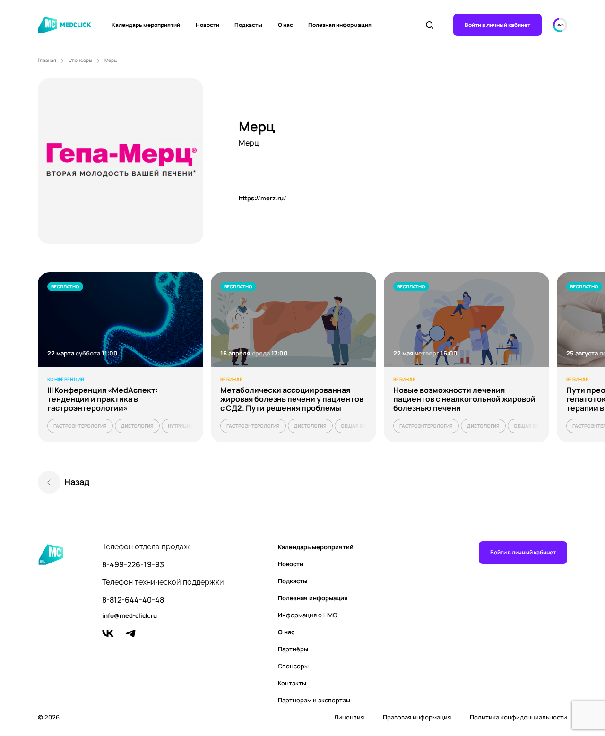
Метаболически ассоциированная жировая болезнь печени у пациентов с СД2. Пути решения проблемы (291, 399)
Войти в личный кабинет (497, 25)
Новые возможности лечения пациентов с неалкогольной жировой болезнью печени (464, 399)
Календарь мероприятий (146, 25)
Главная (47, 60)
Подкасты (248, 25)
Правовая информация (417, 717)
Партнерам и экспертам (314, 700)
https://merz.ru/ (262, 198)
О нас (285, 25)
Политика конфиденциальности (518, 717)
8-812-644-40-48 (133, 600)
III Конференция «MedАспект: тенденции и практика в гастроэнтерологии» (102, 399)
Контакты (292, 683)
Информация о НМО (307, 615)
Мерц (110, 60)
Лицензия (349, 717)
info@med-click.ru (129, 616)
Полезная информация (340, 25)
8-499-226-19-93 (133, 564)
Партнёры (293, 649)
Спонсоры (80, 60)
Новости (207, 25)
